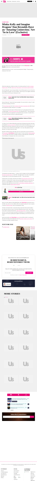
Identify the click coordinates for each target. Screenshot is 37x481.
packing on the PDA (11, 124)
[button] (33, 1)
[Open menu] (1, 1)
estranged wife (9, 133)
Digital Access (33, 471)
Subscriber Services (32, 478)
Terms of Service (16, 470)
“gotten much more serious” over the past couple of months (22, 87)
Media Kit (2, 476)
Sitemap (2, 477)
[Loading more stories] (11, 304)
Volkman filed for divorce (15, 184)
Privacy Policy (16, 472)
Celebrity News (9, 1)
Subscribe (29, 1)
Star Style (18, 1)
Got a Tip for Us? (3, 473)
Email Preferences (4, 474)
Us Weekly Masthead (4, 472)
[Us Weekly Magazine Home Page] (4, 1)
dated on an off (14, 217)
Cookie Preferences (17, 474)
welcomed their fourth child (27, 178)
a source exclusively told (14, 111)
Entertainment (14, 1)
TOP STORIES (25, 34)
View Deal (21, 191)
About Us (2, 470)
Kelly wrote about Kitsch (21, 210)
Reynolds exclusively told (7, 174)
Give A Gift (32, 474)
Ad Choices (15, 479)
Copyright (15, 473)
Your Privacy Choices (15, 477)
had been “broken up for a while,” (26, 218)
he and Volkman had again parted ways (25, 183)
